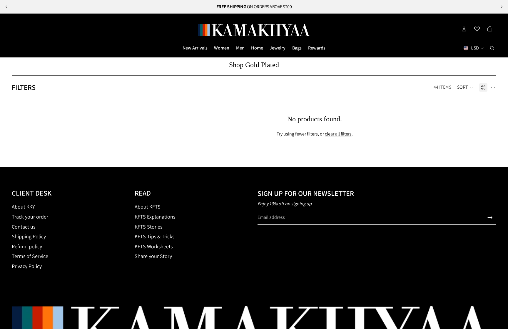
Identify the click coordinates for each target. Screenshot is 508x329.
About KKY (23, 206)
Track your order (30, 216)
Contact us (23, 226)
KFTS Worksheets (154, 246)
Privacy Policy (27, 266)
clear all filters (338, 134)
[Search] (492, 48)
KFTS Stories (148, 226)
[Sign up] (490, 217)
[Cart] (489, 28)
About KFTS (148, 206)
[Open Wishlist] (476, 28)
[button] (465, 87)
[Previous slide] (6, 6)
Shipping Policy (29, 236)
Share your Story (153, 256)
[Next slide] (501, 6)
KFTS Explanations (155, 216)
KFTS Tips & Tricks (154, 236)
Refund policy (27, 246)
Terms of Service (30, 256)
